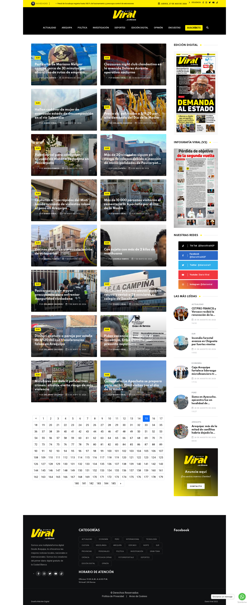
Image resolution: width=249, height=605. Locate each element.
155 (117, 470)
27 (102, 424)
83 (116, 444)
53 (160, 431)
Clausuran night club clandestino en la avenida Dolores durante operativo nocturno (133, 68)
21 (57, 424)
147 (58, 470)
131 (72, 463)
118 (109, 457)
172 (109, 476)
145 (43, 470)
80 (94, 444)
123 (146, 457)
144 (36, 470)
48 (124, 431)
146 (50, 470)
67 (131, 437)
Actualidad (49, 27)
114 (80, 457)
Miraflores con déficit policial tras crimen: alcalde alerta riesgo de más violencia (64, 385)
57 (57, 437)
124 (153, 457)
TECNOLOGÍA (151, 539)
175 (131, 476)
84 (124, 444)
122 (139, 457)
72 (35, 444)
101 (117, 450)
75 (57, 444)
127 (43, 463)
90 (35, 450)
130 (65, 463)
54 (35, 437)
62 (94, 437)
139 (131, 463)
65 (116, 437)
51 (146, 431)
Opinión (158, 27)
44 (94, 431)
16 (153, 418)
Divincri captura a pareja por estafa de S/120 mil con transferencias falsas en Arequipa (63, 340)
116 (95, 457)
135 (102, 463)
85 (131, 444)
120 (124, 457)
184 (106, 483)
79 (87, 444)
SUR (157, 545)
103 (131, 450)
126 (36, 463)
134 (95, 463)
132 (80, 463)
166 (65, 476)
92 (50, 450)
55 (43, 437)
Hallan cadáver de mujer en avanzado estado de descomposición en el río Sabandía (64, 113)
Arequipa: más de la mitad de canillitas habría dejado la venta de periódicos (204, 429)
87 (146, 444)
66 (124, 437)
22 (65, 424)
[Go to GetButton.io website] (242, 602)
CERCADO (132, 545)
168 (80, 476)
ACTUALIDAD (87, 539)
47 (116, 431)
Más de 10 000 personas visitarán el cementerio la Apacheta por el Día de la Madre (132, 204)
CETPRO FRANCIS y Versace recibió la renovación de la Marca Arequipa (204, 312)
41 (72, 431)
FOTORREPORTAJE (126, 557)
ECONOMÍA (103, 539)
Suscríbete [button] (194, 27)
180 (76, 483)
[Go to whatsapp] (242, 596)
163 (43, 476)
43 (87, 431)
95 (72, 450)
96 (80, 450)
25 (87, 424)
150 (80, 470)
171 (102, 476)
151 (87, 470)
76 (65, 444)
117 (102, 457)
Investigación (101, 27)
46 (109, 431)
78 (80, 444)
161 (161, 470)
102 (124, 450)
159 (146, 470)
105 (146, 450)
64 (109, 437)
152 (95, 470)
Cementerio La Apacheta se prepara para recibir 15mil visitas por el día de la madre (133, 385)
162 (36, 476)
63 (102, 437)
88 (153, 444)
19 (43, 424)
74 (50, 444)
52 (153, 431)
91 (43, 450)
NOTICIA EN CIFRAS (104, 557)
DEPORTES (145, 557)
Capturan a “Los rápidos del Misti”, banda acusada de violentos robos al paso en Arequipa (63, 204)
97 (87, 450)
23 (72, 424)
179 (161, 476)
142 (153, 463)
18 (35, 424)
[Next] (120, 483)
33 (146, 424)
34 (153, 424)
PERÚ (117, 539)
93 (57, 450)
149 (72, 470)
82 (109, 444)
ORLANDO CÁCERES (122, 123)
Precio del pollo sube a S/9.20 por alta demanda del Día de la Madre (131, 115)
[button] (194, 224)
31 (131, 424)
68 (138, 437)
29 (116, 424)
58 (65, 437)
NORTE (146, 545)
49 (131, 431)
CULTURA (85, 545)
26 (94, 424)
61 (87, 437)
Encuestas (174, 27)
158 (139, 470)
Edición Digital (139, 27)
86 (138, 444)
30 (124, 424)
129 (58, 463)
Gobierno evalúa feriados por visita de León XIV (95, 3)
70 (153, 437)
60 (80, 437)
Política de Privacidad (113, 596)
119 (117, 457)
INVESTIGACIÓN (137, 551)
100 (109, 450)
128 (50, 463)
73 (43, 444)
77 (72, 444)
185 (113, 483)
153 (102, 470)
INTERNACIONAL (132, 539)
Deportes (120, 27)
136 (109, 463)
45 (102, 431)
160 (153, 470)
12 (124, 418)
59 (72, 437)
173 (117, 476)
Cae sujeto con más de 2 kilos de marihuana (129, 251)
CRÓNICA (85, 557)
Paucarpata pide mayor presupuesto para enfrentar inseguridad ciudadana (57, 294)
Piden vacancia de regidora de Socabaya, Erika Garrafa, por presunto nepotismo (128, 340)
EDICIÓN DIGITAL (88, 563)
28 (109, 424)
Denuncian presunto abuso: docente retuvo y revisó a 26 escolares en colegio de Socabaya (133, 294)
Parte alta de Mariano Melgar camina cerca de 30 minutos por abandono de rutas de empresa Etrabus (60, 69)
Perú (194, 393)
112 (65, 457)
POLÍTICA (120, 551)
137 (117, 463)
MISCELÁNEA (101, 545)
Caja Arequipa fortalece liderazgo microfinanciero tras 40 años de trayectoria (204, 371)
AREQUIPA (117, 545)
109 (43, 457)
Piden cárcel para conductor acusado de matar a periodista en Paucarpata (62, 159)
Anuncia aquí (196, 474)
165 (58, 476)
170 (95, 476)
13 (131, 418)
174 (124, 476)
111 (58, 457)
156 (124, 470)
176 (139, 476)
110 (50, 457)
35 (160, 424)
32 (138, 424)
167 (72, 476)
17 (161, 418)
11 (116, 418)
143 (161, 463)
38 (50, 431)
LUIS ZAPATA (50, 78)
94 (65, 450)
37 (43, 431)
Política (82, 27)
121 (131, 457)
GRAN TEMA (155, 551)
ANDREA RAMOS (51, 168)
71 (160, 437)
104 (139, 450)
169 (87, 476)
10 (109, 418)
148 (65, 470)
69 (146, 437)
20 (50, 424)
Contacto (196, 486)
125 (161, 457)
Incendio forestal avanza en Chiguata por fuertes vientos (204, 341)
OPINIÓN (105, 563)
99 (102, 450)
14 (138, 418)
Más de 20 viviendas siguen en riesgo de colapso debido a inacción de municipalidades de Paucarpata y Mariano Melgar (132, 159)
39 (57, 431)
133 (87, 463)
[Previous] (36, 418)
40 (65, 431)
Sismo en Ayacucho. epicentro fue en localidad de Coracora (204, 400)
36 (35, 431)
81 (102, 444)
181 (84, 483)
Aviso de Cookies (138, 596)
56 (50, 437)
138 (124, 463)
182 (91, 483)
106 (153, 450)
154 (109, 470)
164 (50, 476)
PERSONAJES (104, 551)
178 (153, 476)
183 (99, 483)
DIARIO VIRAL (119, 78)
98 (94, 450)
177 (146, 476)
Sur (38, 58)
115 (87, 457)
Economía (197, 363)
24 (80, 424)
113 (72, 457)
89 (160, 444)
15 (146, 418)
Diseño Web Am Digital (40, 602)
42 (80, 431)
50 (138, 431)
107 (161, 450)
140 (139, 463)
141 (146, 463)
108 (36, 457)
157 (131, 470)
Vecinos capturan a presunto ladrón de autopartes (63, 251)
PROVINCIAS (87, 551)
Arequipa (67, 27)
